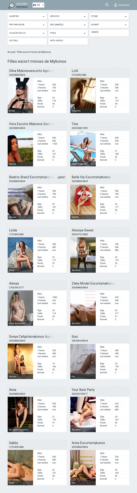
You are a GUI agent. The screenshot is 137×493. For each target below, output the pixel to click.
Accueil (12, 52)
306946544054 (80, 340)
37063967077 (16, 287)
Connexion (123, 5)
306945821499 (80, 128)
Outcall (14, 40)
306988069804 (17, 74)
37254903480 (79, 74)
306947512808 (80, 234)
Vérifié (94, 32)
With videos (56, 40)
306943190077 (80, 393)
